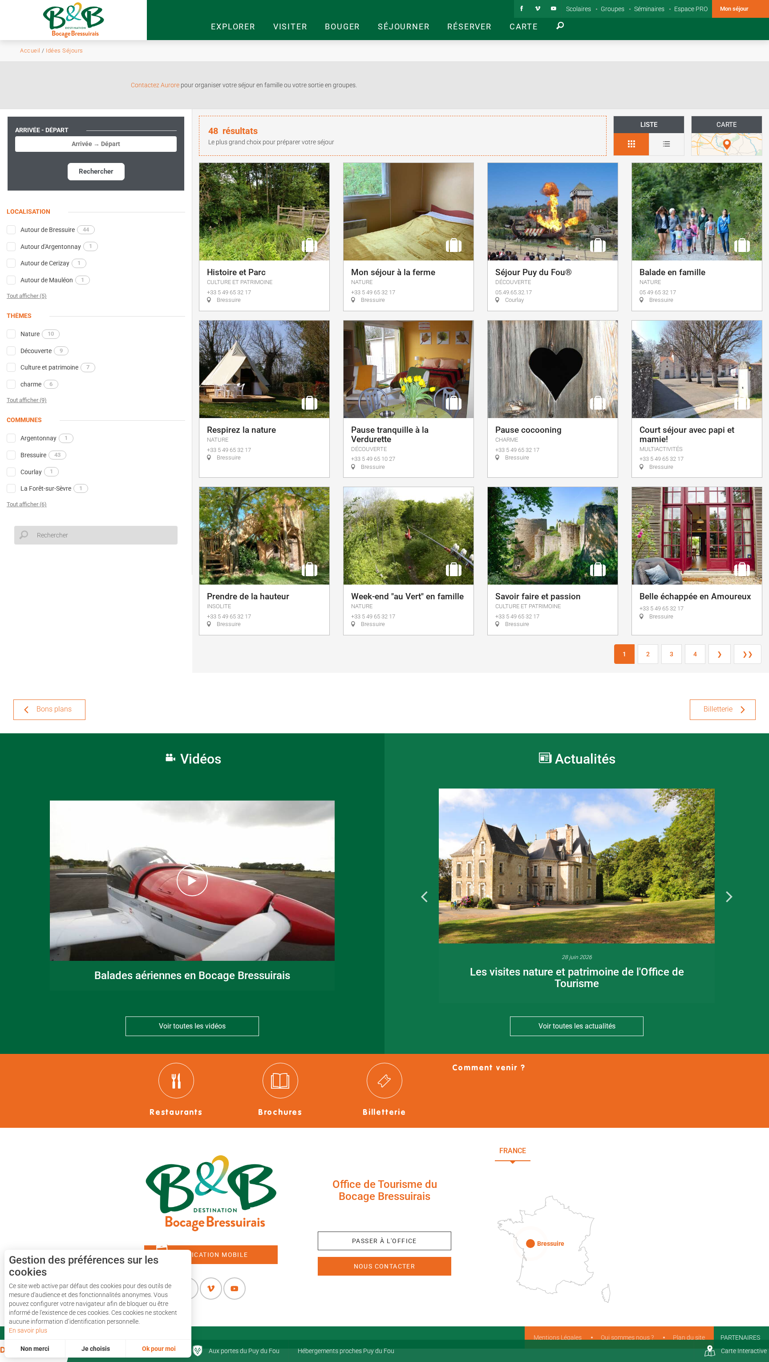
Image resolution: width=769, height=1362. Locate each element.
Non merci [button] (34, 1348)
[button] (233, 20)
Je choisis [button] (95, 1348)
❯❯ (747, 654)
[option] (576, 896)
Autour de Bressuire (54, 229)
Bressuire (40, 455)
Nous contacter (385, 1266)
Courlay (36, 471)
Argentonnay (44, 438)
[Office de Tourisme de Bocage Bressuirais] (211, 1193)
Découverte (41, 350)
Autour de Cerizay (50, 263)
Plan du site (689, 1337)
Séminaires (649, 8)
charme (36, 384)
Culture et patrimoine (54, 367)
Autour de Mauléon (52, 280)
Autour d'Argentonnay (56, 246)
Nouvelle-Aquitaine (580, 1151)
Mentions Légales (558, 1337)
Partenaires (740, 1337)
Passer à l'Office (384, 1240)
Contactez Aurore (155, 85)
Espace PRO (691, 8)
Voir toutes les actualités (576, 1026)
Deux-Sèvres (558, 1170)
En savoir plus (28, 1330)
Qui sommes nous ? (627, 1337)
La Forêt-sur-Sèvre (51, 488)
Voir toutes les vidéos (192, 1026)
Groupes (612, 8)
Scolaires (578, 8)
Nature (37, 333)
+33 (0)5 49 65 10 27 (384, 1216)
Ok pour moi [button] (159, 1348)
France (512, 1151)
